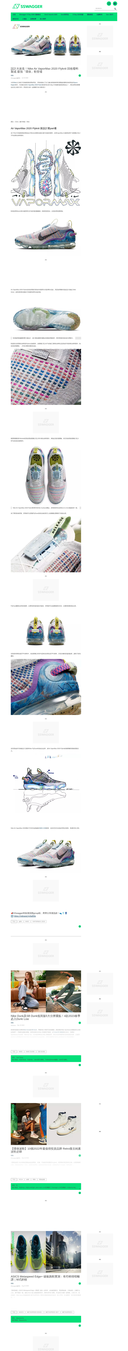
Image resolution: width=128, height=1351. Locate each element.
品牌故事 (33, 19)
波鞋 (20, 921)
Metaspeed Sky (52, 1312)
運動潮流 (90, 14)
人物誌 (24, 19)
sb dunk (41, 1051)
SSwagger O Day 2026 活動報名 (30, 14)
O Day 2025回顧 (78, 14)
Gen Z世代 (109, 14)
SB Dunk (34, 1030)
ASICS (21, 1312)
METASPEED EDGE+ (34, 1312)
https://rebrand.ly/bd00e (25, 916)
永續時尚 (99, 14)
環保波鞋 (42, 1179)
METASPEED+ (67, 1312)
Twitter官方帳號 (58, 1032)
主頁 (14, 14)
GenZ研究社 (65, 14)
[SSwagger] (37, 6)
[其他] (79, 76)
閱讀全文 (46, 1043)
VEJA (21, 1179)
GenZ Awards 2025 (50, 14)
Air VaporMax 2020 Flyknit (34, 85)
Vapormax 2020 (38, 921)
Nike (15, 82)
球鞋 (12, 75)
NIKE (27, 921)
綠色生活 (16, 19)
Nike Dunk (26, 1030)
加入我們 (43, 19)
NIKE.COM (42, 828)
